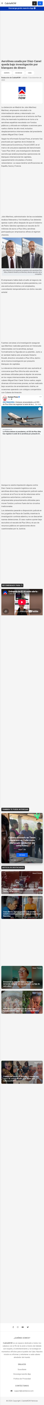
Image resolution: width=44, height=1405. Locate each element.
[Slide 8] (29, 860)
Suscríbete (22, 1369)
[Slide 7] (26, 860)
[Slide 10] (35, 860)
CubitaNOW (10, 3)
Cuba (30, 73)
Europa (6, 73)
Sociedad (18, 73)
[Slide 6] (23, 860)
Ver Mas (22, 855)
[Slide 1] (9, 860)
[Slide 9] (32, 860)
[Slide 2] (12, 860)
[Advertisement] (22, 35)
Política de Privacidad (22, 1379)
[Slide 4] (18, 860)
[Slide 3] (15, 860)
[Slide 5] (20, 860)
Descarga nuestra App (22, 1374)
